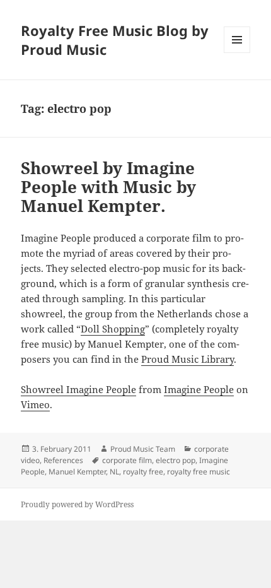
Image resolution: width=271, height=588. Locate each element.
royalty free (143, 471)
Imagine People (199, 389)
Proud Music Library (187, 359)
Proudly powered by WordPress (77, 504)
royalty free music (198, 471)
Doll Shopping (113, 328)
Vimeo (35, 404)
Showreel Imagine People (78, 389)
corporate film (127, 460)
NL (114, 471)
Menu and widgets (237, 52)
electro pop (175, 460)
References (63, 460)
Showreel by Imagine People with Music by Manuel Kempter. (108, 186)
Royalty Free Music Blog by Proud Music (115, 40)
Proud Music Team (142, 449)
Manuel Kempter (77, 471)
